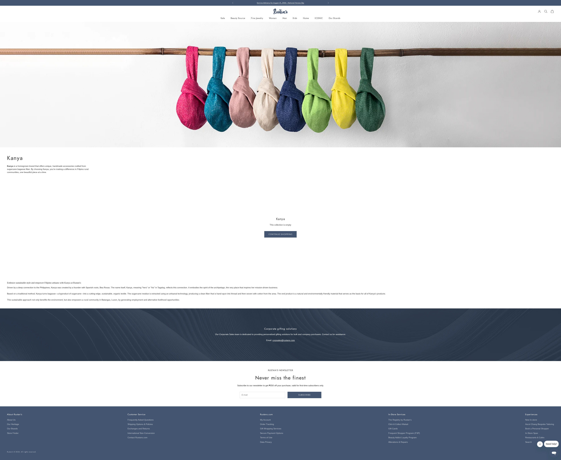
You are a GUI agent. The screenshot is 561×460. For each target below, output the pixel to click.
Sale (223, 18)
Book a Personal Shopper (537, 429)
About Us (11, 420)
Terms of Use (266, 437)
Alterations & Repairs (398, 442)
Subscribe (304, 395)
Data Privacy (266, 442)
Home (306, 18)
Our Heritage (13, 424)
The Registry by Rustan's (400, 420)
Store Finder (13, 433)
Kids (295, 18)
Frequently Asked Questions (141, 420)
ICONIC (319, 18)
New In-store (531, 420)
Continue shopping (280, 234)
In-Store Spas (531, 433)
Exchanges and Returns (139, 429)
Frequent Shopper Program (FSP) (404, 433)
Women (273, 18)
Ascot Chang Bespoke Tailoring (539, 424)
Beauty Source (238, 18)
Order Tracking (267, 424)
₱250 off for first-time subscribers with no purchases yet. (280, 3)
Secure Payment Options (271, 433)
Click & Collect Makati (398, 424)
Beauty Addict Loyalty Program (402, 437)
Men (285, 18)
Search (528, 442)
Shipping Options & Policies (140, 424)
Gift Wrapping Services (270, 429)
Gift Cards (393, 429)
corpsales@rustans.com (283, 340)
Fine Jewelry (257, 18)
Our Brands (334, 18)
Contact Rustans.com (137, 437)
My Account (265, 420)
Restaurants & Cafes (534, 437)
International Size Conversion (141, 433)
